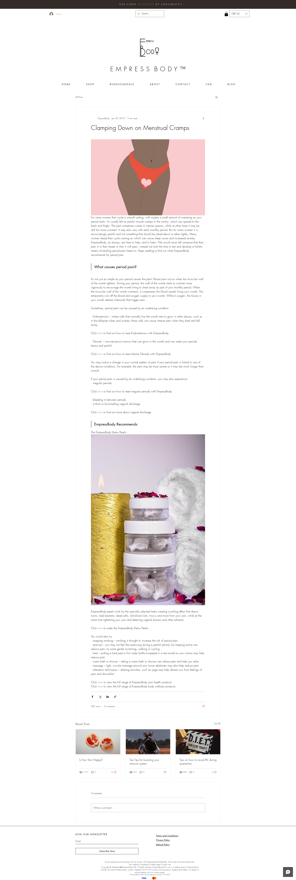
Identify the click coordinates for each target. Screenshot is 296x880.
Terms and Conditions (167, 835)
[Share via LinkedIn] (107, 696)
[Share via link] (115, 696)
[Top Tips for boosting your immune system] (148, 741)
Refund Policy (162, 844)
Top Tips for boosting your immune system (144, 761)
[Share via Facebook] (92, 696)
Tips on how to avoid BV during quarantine (197, 761)
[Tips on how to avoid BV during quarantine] (198, 741)
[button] (239, 13)
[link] (226, 14)
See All (217, 723)
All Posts (79, 97)
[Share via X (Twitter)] (100, 696)
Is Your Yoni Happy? (91, 760)
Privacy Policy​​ (163, 840)
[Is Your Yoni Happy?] (98, 741)
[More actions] (203, 118)
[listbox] (239, 13)
